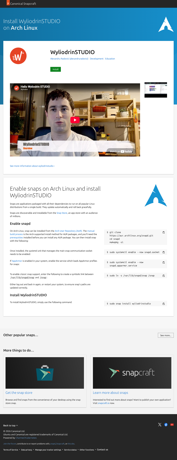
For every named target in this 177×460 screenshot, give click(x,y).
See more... (165, 335)
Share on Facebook (166, 424)
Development (96, 58)
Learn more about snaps (110, 392)
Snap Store (62, 213)
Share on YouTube (172, 424)
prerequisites (16, 237)
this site (71, 444)
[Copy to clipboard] (163, 232)
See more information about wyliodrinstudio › (32, 166)
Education (110, 58)
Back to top (9, 425)
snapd (52, 444)
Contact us (102, 449)
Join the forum (9, 444)
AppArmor (17, 261)
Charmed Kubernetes (26, 438)
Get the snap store (19, 392)
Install (55, 69)
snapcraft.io (103, 403)
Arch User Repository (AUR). (68, 231)
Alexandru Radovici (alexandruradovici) (69, 58)
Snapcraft (60, 444)
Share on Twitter (160, 424)
